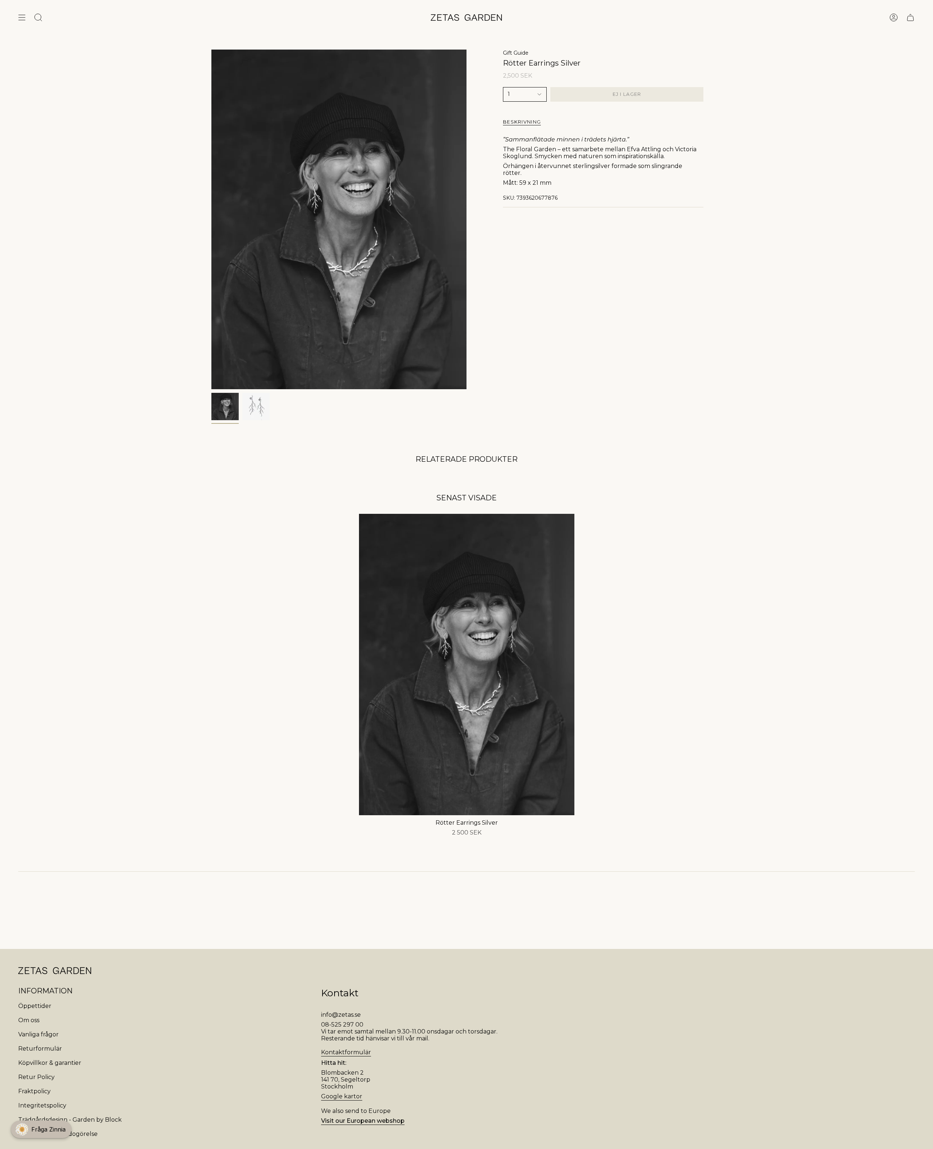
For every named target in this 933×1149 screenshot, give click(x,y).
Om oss (28, 1020)
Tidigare (211, 219)
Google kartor (341, 1096)
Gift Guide (515, 53)
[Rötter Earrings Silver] (466, 664)
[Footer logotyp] (54, 970)
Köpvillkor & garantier (49, 1062)
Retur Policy (36, 1077)
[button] (41, 1129)
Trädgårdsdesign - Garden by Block (70, 1119)
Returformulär (40, 1048)
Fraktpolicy (34, 1091)
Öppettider (34, 1006)
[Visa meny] (22, 17)
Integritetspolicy (42, 1105)
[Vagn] (910, 17)
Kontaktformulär (346, 1052)
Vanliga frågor (38, 1034)
